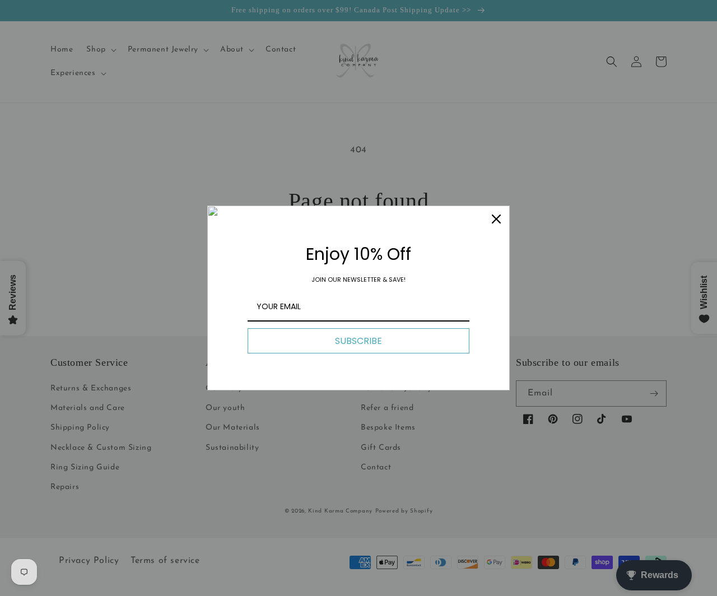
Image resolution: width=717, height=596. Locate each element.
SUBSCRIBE (358, 340)
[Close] (496, 219)
